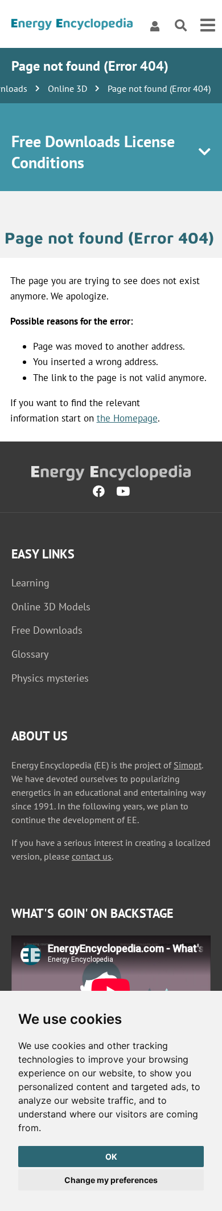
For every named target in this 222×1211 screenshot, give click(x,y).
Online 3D (67, 88)
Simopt (188, 765)
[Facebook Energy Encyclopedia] (98, 491)
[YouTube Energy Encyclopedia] (123, 491)
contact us (92, 856)
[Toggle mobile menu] (208, 25)
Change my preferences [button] (111, 1180)
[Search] (180, 26)
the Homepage (127, 418)
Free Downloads (47, 630)
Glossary (29, 654)
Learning (30, 582)
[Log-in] (155, 25)
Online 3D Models (51, 606)
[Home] (72, 26)
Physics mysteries (50, 678)
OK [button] (111, 1156)
